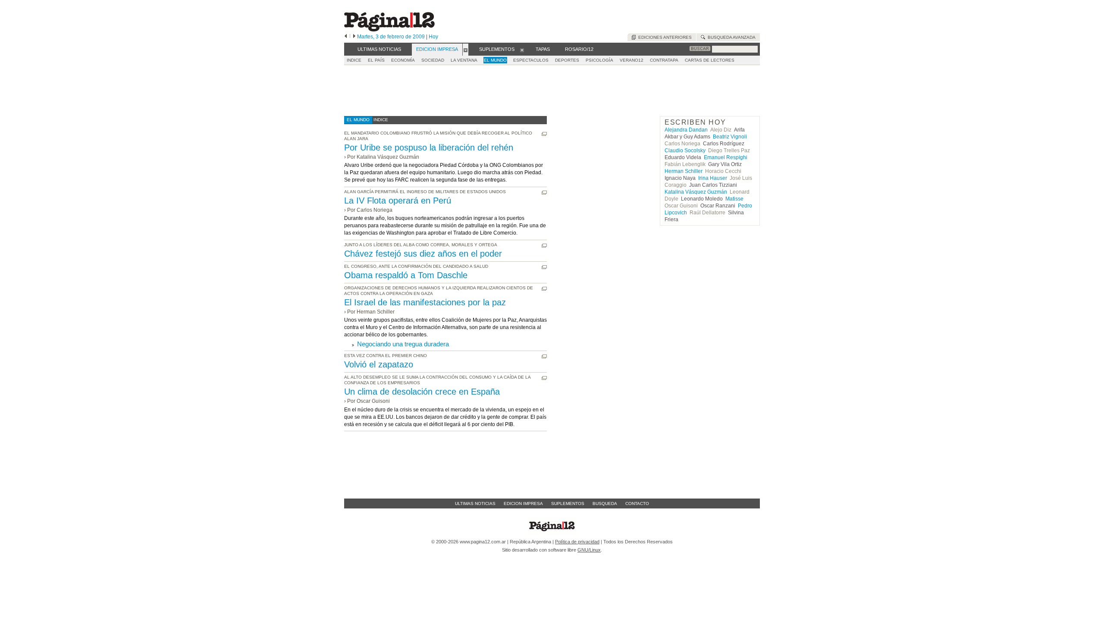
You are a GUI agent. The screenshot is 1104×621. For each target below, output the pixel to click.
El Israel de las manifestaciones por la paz (425, 302)
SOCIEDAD (432, 60)
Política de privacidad (577, 541)
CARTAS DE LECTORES (709, 60)
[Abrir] (465, 50)
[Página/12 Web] (389, 29)
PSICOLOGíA (599, 60)
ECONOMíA (403, 60)
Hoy (433, 37)
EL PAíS (376, 60)
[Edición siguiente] (354, 37)
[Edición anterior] (345, 37)
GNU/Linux (589, 549)
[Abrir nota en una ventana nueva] (544, 134)
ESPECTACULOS (531, 60)
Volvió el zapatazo (378, 364)
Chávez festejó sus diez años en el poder (423, 253)
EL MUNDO (495, 60)
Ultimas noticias (475, 503)
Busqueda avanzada (730, 37)
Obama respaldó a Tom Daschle (405, 275)
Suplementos (567, 503)
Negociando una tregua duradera (403, 344)
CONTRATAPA (664, 60)
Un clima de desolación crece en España (422, 391)
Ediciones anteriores (664, 37)
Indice (354, 60)
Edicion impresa (523, 503)
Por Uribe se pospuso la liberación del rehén (428, 147)
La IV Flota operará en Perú (397, 200)
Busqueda (605, 503)
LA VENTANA (464, 60)
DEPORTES (567, 60)
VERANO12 (631, 60)
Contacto (637, 503)
